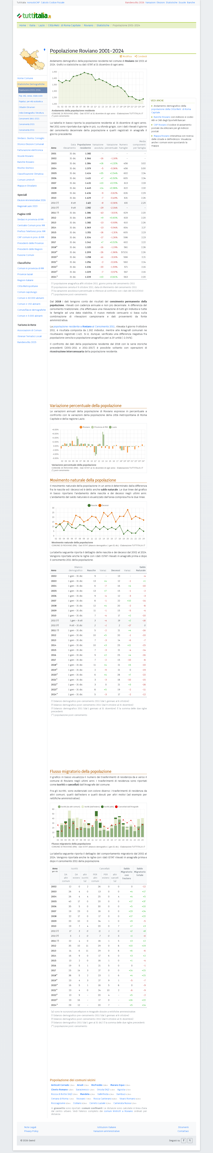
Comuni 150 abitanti (28, 304)
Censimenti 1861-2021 (29, 118)
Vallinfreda (105, 1094)
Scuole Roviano (25, 156)
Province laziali (25, 274)
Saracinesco (85, 1089)
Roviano (88, 25)
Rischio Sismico (25, 167)
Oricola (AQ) (106, 1089)
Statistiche (171, 2)
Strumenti (183, 1127)
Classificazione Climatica (30, 173)
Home (22, 25)
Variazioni (150, 2)
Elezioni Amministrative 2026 (31, 200)
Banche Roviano (25, 162)
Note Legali (30, 1127)
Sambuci (123, 1094)
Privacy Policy (31, 1131)
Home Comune (25, 78)
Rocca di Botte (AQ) (64, 1094)
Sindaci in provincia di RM (30, 219)
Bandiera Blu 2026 (134, 2)
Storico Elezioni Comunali (30, 144)
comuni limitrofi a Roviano (118, 1111)
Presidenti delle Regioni (29, 249)
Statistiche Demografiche (31, 84)
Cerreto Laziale (100, 1103)
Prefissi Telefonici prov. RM (31, 231)
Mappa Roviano (162, 135)
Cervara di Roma (62, 1098)
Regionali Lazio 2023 (27, 206)
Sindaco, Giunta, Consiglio (30, 138)
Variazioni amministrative (106, 1131)
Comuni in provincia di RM (30, 268)
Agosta (124, 1089)
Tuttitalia (21, 2)
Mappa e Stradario (27, 185)
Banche (191, 2)
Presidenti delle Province (30, 243)
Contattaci (183, 1131)
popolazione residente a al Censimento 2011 (84, 326)
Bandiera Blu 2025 (26, 342)
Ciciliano (80, 1103)
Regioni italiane (25, 280)
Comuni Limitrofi (25, 179)
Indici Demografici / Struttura (31, 113)
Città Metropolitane (27, 286)
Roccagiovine (61, 1103)
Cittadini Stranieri (27, 107)
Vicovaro (83, 1098)
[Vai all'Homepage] (35, 15)
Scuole (182, 2)
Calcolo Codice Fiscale (52, 2)
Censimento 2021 (26, 124)
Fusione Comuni (25, 255)
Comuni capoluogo (27, 292)
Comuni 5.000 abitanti (30, 315)
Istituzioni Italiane (106, 1127)
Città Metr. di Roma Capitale (64, 25)
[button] (183, 1140)
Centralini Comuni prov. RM (31, 225)
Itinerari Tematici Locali (29, 336)
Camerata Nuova (125, 1103)
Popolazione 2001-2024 (30, 90)
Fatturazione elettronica (30, 150)
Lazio (42, 25)
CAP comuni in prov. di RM (30, 237)
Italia (32, 25)
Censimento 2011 (26, 130)
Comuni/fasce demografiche (31, 309)
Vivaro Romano (130, 1098)
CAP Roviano (160, 124)
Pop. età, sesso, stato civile (30, 95)
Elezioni (161, 2)
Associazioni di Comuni (29, 330)
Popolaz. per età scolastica (31, 101)
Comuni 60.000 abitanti (30, 298)
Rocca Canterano (105, 1098)
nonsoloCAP (33, 2)
